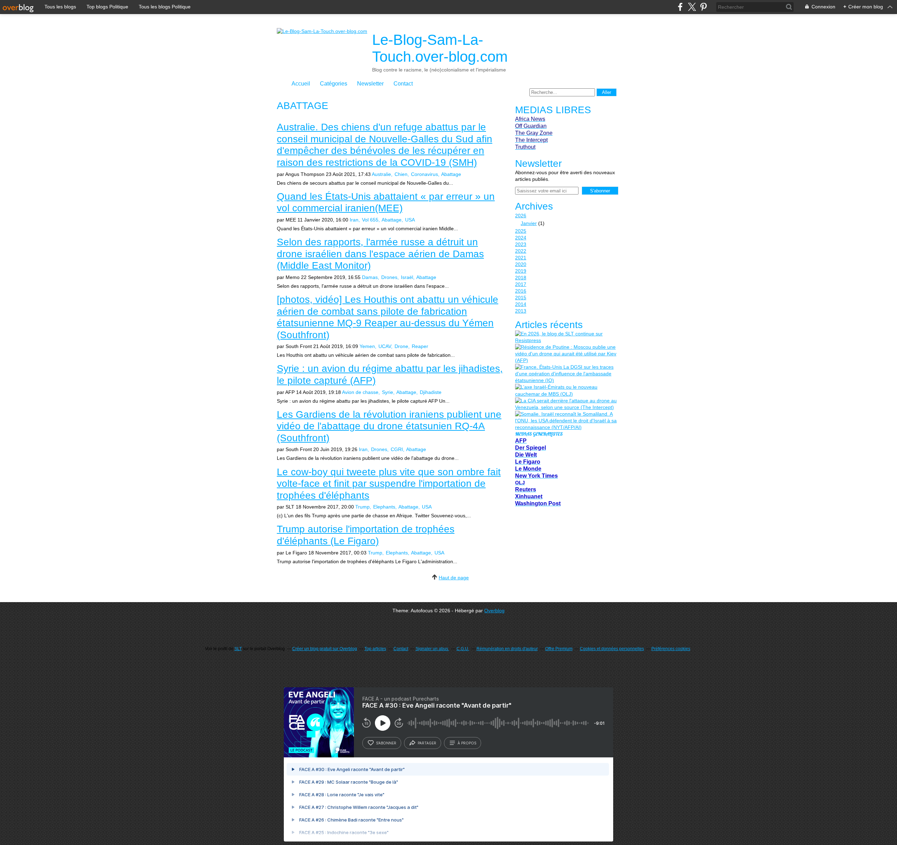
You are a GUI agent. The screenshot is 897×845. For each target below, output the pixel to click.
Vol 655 (370, 220)
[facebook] (680, 7)
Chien (401, 174)
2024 (520, 237)
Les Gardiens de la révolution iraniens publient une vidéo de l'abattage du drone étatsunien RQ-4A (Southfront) (389, 426)
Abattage (451, 174)
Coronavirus (424, 174)
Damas (370, 277)
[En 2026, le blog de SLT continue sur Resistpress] (566, 337)
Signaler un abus (432, 648)
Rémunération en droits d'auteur (507, 648)
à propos (467, 743)
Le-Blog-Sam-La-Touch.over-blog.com (440, 48)
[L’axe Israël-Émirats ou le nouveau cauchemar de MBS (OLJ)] (566, 390)
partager (427, 743)
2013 (520, 311)
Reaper (420, 346)
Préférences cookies (670, 648)
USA (410, 220)
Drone (401, 346)
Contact (403, 84)
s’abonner (386, 743)
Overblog (494, 610)
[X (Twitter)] (691, 7)
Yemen (367, 346)
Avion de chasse (360, 392)
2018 (520, 277)
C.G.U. (463, 648)
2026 (520, 215)
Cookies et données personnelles (612, 648)
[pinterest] (703, 7)
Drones (389, 277)
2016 (520, 291)
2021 (520, 257)
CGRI (397, 449)
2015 (520, 297)
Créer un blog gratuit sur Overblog (324, 648)
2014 (520, 304)
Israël (407, 277)
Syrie (387, 392)
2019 (520, 271)
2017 (520, 284)
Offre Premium (559, 648)
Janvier (529, 223)
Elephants (384, 507)
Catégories (333, 84)
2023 (520, 244)
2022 (520, 251)
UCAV (384, 346)
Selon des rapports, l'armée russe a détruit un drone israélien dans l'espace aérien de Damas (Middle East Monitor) (380, 254)
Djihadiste (430, 392)
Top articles (375, 648)
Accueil (301, 84)
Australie (381, 174)
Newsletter (370, 84)
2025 (520, 231)
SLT (238, 648)
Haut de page (454, 577)
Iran (354, 220)
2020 (520, 264)
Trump (362, 507)
